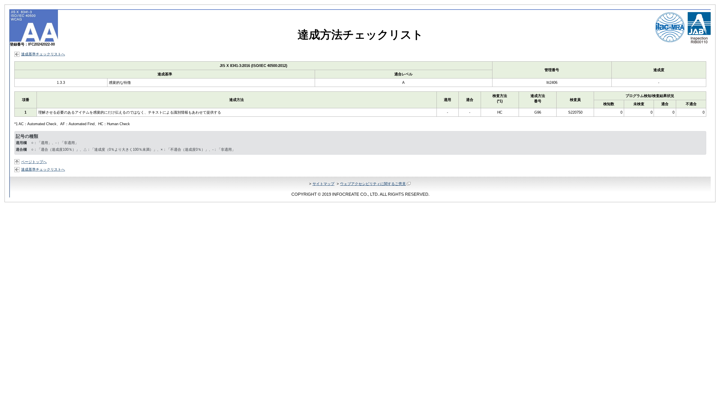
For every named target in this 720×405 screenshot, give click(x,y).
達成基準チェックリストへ (43, 54)
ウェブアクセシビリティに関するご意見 (373, 184)
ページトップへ (34, 162)
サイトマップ (323, 184)
